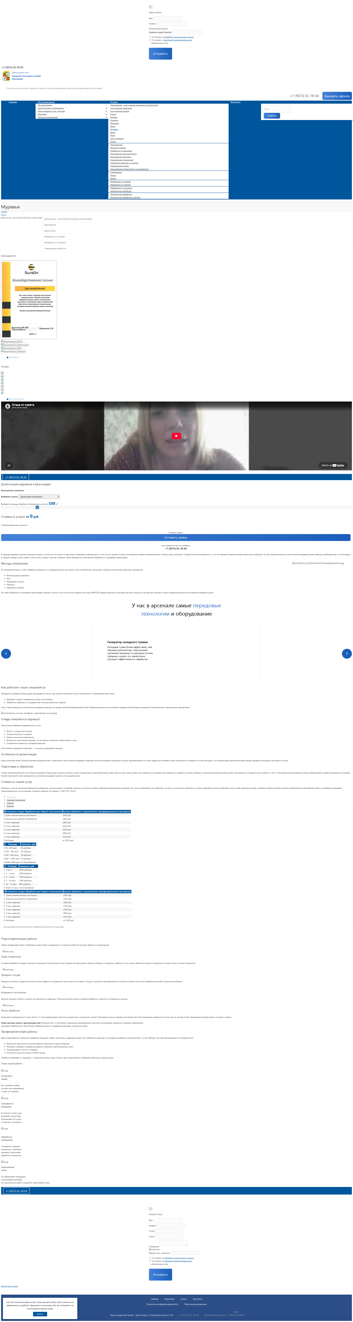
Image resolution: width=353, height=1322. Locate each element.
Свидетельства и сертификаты (51, 108)
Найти (272, 115)
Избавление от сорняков (121, 188)
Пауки (113, 141)
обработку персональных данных (179, 37)
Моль (112, 126)
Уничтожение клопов (119, 111)
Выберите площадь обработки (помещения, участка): (29, 504)
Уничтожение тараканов (121, 108)
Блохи (112, 132)
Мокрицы (114, 123)
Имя (151, 18)
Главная (13, 101)
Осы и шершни (117, 138)
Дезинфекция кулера (119, 166)
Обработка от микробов (121, 150)
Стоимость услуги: (13, 516)
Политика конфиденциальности (162, 1304)
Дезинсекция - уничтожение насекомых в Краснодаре (134, 105)
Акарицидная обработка (121, 194)
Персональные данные (195, 1304)
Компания (169, 1298)
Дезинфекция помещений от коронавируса (129, 169)
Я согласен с (172, 40)
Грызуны (10, 806)
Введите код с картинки (159, 1253)
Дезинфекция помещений (121, 160)
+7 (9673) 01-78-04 (12, 67)
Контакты (235, 101)
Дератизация (116, 172)
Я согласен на (173, 37)
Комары (113, 117)
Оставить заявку (176, 537)
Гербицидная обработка (120, 191)
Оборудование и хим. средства (51, 111)
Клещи (113, 114)
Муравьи (114, 129)
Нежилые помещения (16, 800)
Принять (40, 1314)
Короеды (114, 120)
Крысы (113, 175)
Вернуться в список (9, 1286)
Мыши (113, 178)
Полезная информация (48, 117)
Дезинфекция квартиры (120, 157)
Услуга (151, 1236)
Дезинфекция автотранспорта (123, 154)
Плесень (10, 803)
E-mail (151, 1231)
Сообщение (154, 1246)
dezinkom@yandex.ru (215, 1315)
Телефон (152, 23)
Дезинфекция (116, 144)
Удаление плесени (118, 147)
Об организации (46, 101)
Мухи (112, 135)
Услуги (114, 101)
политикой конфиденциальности (177, 40)
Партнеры (42, 114)
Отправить (160, 53)
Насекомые (11, 797)
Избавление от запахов (120, 181)
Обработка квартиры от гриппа (124, 163)
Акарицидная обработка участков (125, 197)
